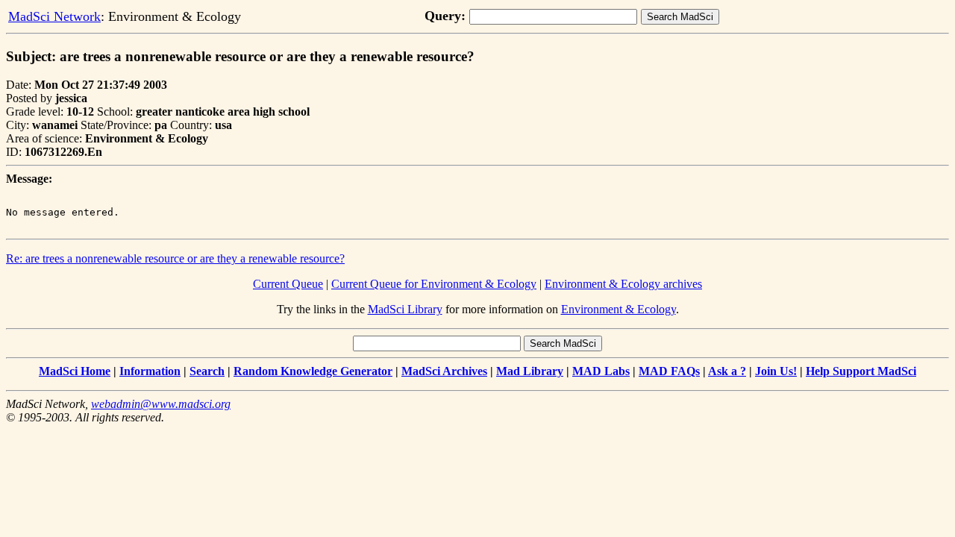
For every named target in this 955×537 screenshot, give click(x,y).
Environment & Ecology (618, 309)
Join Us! (776, 371)
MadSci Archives (444, 371)
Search (207, 371)
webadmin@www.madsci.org (161, 404)
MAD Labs (601, 371)
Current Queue (288, 283)
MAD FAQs (669, 371)
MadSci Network (54, 16)
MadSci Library (405, 309)
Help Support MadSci (861, 371)
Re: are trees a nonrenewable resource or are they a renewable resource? (175, 258)
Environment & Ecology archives (623, 283)
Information (150, 371)
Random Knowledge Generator (313, 371)
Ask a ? (727, 371)
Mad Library (529, 371)
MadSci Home (74, 371)
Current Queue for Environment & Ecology (433, 283)
